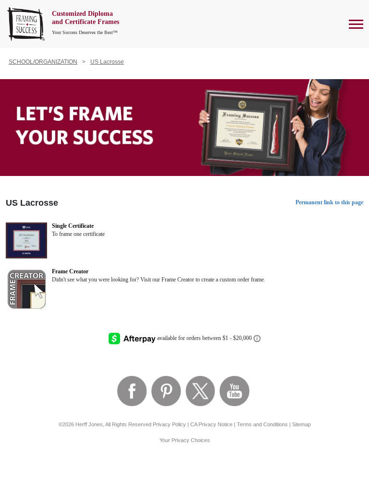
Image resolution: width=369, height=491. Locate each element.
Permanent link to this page (329, 202)
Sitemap (301, 424)
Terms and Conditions (262, 424)
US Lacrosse (107, 61)
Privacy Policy (169, 424)
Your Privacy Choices (185, 440)
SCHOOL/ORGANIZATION (43, 61)
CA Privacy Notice (211, 424)
